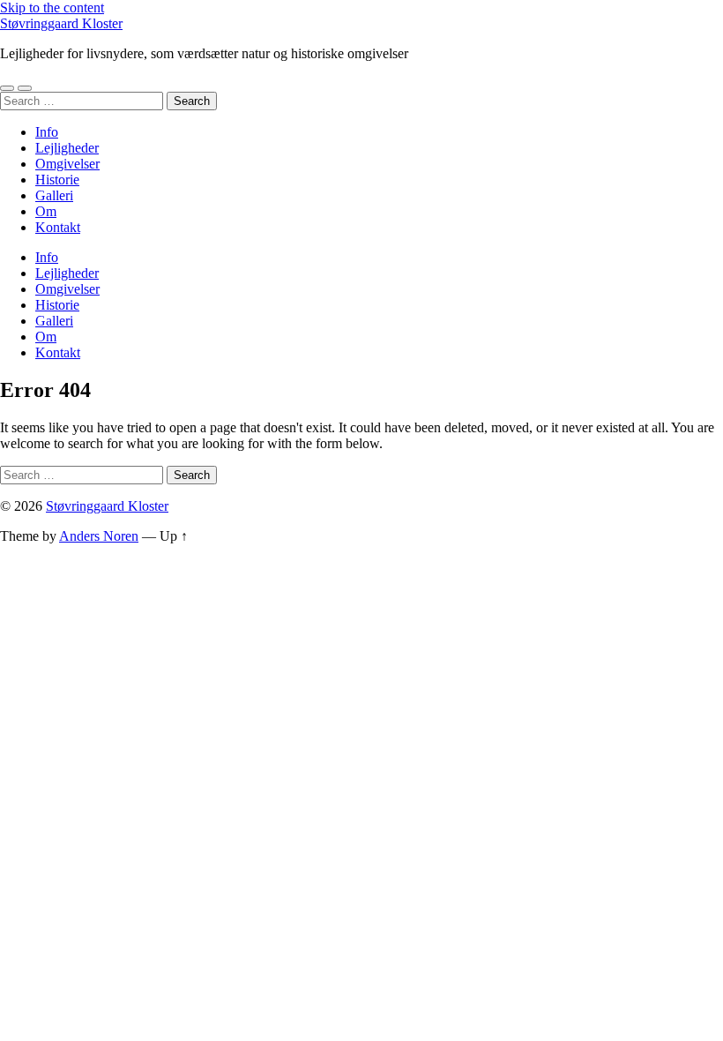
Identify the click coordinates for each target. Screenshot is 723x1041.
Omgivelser (67, 163)
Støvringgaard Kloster (61, 23)
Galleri (54, 195)
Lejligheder (67, 147)
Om (45, 211)
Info (46, 131)
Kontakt (57, 227)
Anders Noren (98, 535)
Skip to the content (52, 7)
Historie (57, 179)
